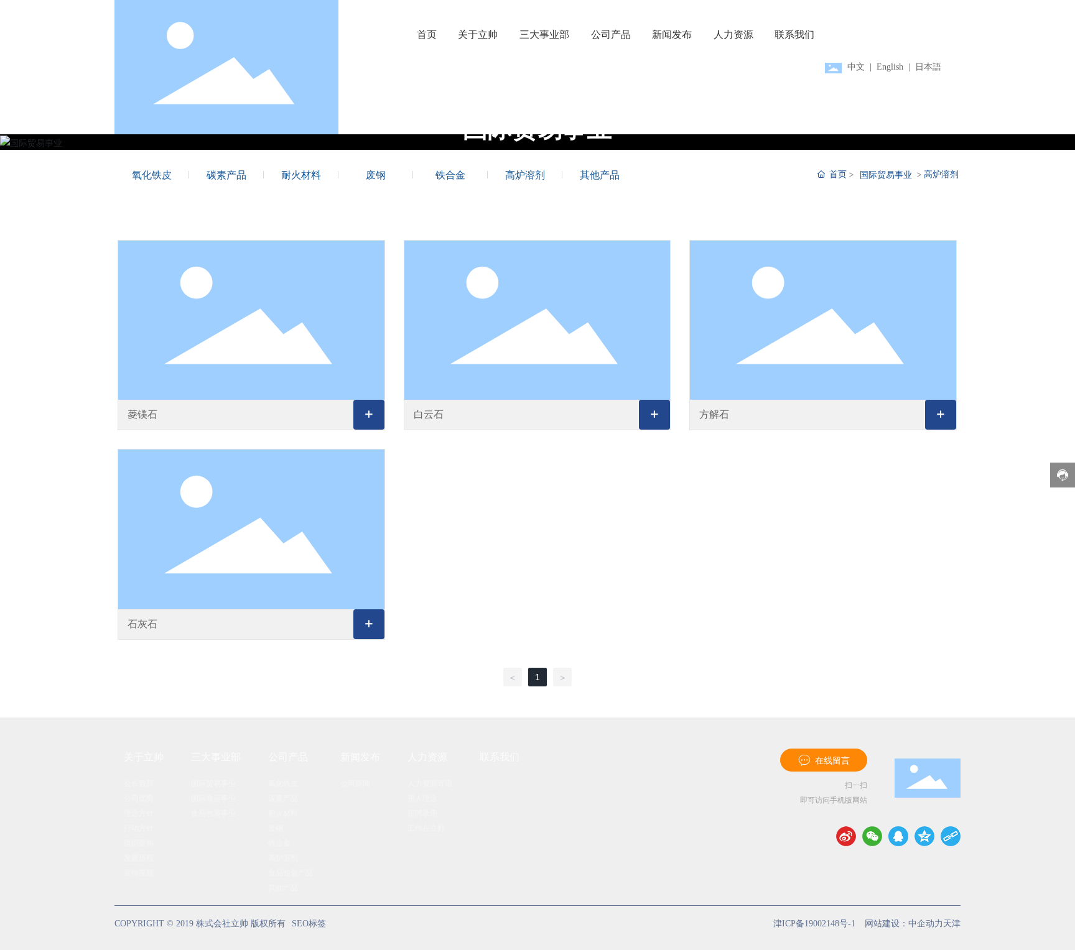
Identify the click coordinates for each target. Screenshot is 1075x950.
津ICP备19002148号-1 (814, 923)
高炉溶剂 (525, 174)
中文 (857, 66)
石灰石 (142, 624)
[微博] (846, 836)
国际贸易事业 (886, 174)
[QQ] (898, 836)
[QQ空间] (924, 836)
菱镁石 (142, 414)
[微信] (872, 836)
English (890, 66)
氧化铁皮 (152, 174)
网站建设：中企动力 (904, 923)
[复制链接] (951, 836)
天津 (952, 923)
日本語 (928, 66)
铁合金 (450, 174)
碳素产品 (226, 174)
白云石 (429, 414)
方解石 (714, 414)
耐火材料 (301, 174)
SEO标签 (309, 923)
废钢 (376, 174)
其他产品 (600, 174)
